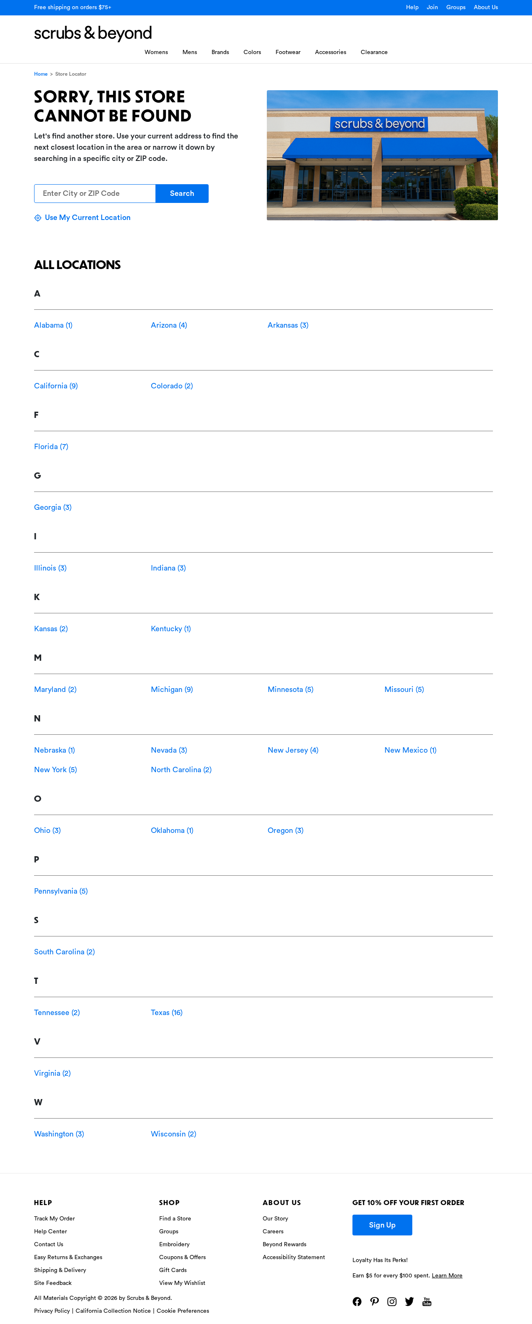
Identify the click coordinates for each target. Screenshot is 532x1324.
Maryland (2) (55, 689)
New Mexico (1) (410, 750)
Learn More (447, 1276)
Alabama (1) (53, 325)
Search (182, 193)
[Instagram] (392, 1301)
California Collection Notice (113, 1311)
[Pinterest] (374, 1301)
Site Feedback (52, 1283)
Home (41, 74)
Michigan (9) (172, 689)
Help (412, 7)
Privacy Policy (52, 1311)
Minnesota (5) (290, 689)
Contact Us (48, 1244)
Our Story (275, 1219)
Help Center (50, 1232)
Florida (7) (51, 446)
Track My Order (54, 1219)
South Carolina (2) (64, 952)
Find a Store (175, 1219)
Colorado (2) (172, 386)
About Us (486, 7)
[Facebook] (357, 1301)
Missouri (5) (404, 689)
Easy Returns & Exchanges (68, 1257)
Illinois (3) (50, 568)
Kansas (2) (51, 628)
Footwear (288, 52)
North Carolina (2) (181, 769)
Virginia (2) (52, 1073)
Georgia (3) (52, 507)
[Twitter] (409, 1301)
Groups (456, 7)
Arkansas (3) (288, 325)
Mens (189, 52)
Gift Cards (173, 1270)
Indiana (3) (168, 568)
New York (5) (55, 769)
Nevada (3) (169, 750)
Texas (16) (166, 1012)
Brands (220, 52)
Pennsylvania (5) (61, 891)
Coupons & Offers (182, 1257)
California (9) (56, 386)
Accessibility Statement (294, 1257)
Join (432, 7)
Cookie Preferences (183, 1311)
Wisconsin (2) (173, 1134)
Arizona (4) (169, 325)
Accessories (330, 52)
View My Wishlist (182, 1283)
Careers (273, 1232)
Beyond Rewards (284, 1244)
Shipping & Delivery (60, 1270)
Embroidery (174, 1244)
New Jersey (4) (293, 750)
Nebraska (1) (54, 750)
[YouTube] (426, 1301)
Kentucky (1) (171, 628)
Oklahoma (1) (172, 830)
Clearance (374, 52)
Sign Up (382, 1225)
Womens (156, 52)
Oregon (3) (285, 830)
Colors (252, 52)
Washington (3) (59, 1134)
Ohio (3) (47, 830)
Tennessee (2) (57, 1012)
